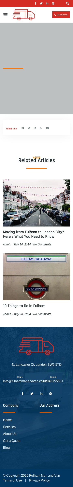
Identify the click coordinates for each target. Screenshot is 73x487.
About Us (9, 434)
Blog (6, 447)
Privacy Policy (39, 480)
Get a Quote (11, 440)
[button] (67, 3)
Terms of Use (12, 480)
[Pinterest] (53, 3)
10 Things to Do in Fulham (24, 306)
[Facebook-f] (35, 3)
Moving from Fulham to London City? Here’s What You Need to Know (33, 234)
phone (53, 377)
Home (7, 420)
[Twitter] (41, 3)
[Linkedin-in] (47, 3)
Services (9, 427)
